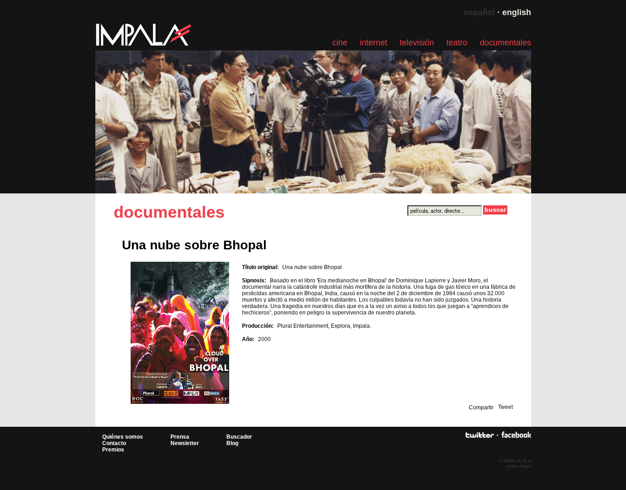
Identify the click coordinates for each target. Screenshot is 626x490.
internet (373, 42)
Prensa (179, 437)
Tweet (505, 407)
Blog (232, 443)
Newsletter (184, 443)
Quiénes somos (122, 437)
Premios (113, 449)
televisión (417, 42)
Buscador (239, 437)
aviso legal (518, 465)
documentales (505, 42)
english (516, 12)
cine (339, 42)
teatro (456, 42)
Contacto (114, 443)
